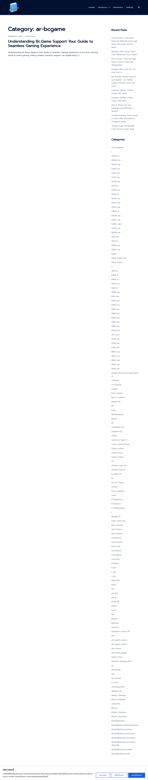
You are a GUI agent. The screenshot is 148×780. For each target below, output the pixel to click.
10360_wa (115, 190)
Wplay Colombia (118, 695)
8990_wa (115, 283)
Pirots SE (115, 601)
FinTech (114, 486)
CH (112, 461)
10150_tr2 (115, 173)
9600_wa (115, 330)
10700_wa (115, 228)
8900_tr (115, 279)
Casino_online (117, 448)
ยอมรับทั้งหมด (137, 775)
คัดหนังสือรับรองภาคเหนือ (121, 749)
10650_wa (115, 219)
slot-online (116, 648)
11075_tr (114, 241)
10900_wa (115, 232)
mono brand (116, 542)
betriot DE (115, 401)
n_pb (113, 572)
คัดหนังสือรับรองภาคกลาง (121, 729)
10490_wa (115, 202)
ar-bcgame (30, 36)
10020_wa (115, 164)
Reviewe (115, 623)
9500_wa (115, 322)
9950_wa (115, 368)
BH (112, 406)
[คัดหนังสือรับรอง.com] (14, 7)
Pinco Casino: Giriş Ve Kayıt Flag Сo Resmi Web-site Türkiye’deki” (123, 61)
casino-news (117, 452)
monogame (116, 555)
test (113, 674)
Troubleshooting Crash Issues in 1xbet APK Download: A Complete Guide (124, 118)
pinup (114, 597)
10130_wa (115, 168)
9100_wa (115, 296)
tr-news (114, 682)
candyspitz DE (117, 427)
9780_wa (115, 347)
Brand (114, 418)
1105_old (115, 236)
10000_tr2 (115, 160)
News (113, 584)
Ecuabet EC (116, 474)
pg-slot (114, 593)
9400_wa (115, 317)
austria (114, 389)
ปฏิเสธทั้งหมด (119, 775)
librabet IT (115, 516)
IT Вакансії (116, 503)
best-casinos (117, 393)
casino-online (117, 457)
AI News (115, 380)
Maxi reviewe (117, 525)
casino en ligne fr (119, 440)
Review (114, 618)
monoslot (115, 559)
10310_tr (115, 185)
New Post (115, 580)
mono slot (115, 546)
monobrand (116, 550)
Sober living (116, 657)
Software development (121, 661)
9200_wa (115, 300)
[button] (139, 7)
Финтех (114, 708)
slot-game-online (119, 644)
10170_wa (115, 177)
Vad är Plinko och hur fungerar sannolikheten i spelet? (122, 108)
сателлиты (115, 703)
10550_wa (115, 207)
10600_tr (115, 211)
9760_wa (115, 343)
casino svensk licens (120, 444)
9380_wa (115, 313)
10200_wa (115, 181)
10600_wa (115, 215)
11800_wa (115, 245)
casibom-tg (116, 431)
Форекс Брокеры (118, 712)
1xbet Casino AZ (118, 258)
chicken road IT (118, 469)
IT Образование (118, 508)
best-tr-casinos (118, 397)
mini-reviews (117, 533)
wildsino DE (116, 691)
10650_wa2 (116, 224)
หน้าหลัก (92, 7)
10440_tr (115, 194)
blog (113, 410)
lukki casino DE (118, 520)
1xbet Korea (116, 262)
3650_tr (114, 271)
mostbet (115, 563)
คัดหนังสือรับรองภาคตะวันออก (123, 737)
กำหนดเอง (103, 775)
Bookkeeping (117, 414)
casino (114, 435)
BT (112, 423)
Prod (113, 610)
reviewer (115, 627)
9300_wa (115, 305)
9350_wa (115, 309)
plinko (114, 606)
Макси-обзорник (118, 699)
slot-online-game (119, 652)
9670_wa (115, 334)
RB (112, 614)
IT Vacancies (117, 499)
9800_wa (115, 351)
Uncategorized (118, 686)
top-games (116, 678)
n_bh (113, 567)
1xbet (113, 254)
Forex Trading (117, 491)
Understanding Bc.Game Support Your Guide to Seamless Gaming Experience (50, 44)
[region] (74, 773)
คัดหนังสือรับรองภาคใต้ (120, 753)
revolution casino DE (120, 631)
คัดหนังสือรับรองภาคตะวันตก (123, 733)
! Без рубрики (117, 147)
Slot (113, 635)
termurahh (116, 669)
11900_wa (115, 249)
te (112, 665)
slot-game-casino (119, 640)
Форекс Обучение (119, 716)
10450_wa (115, 198)
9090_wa (115, 292)
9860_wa (115, 360)
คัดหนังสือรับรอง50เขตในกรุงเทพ (124, 725)
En (112, 478)
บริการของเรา (102, 7)
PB (112, 589)
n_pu (113, 576)
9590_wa (115, 326)
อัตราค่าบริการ (118, 7)
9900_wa (115, 364)
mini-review (116, 529)
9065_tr (114, 288)
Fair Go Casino (117, 482)
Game (113, 495)
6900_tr (115, 275)
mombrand (116, 537)
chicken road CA (119, 465)
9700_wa (115, 339)
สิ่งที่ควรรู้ (129, 7)
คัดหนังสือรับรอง (118, 721)
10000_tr (115, 156)
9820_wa (115, 356)
